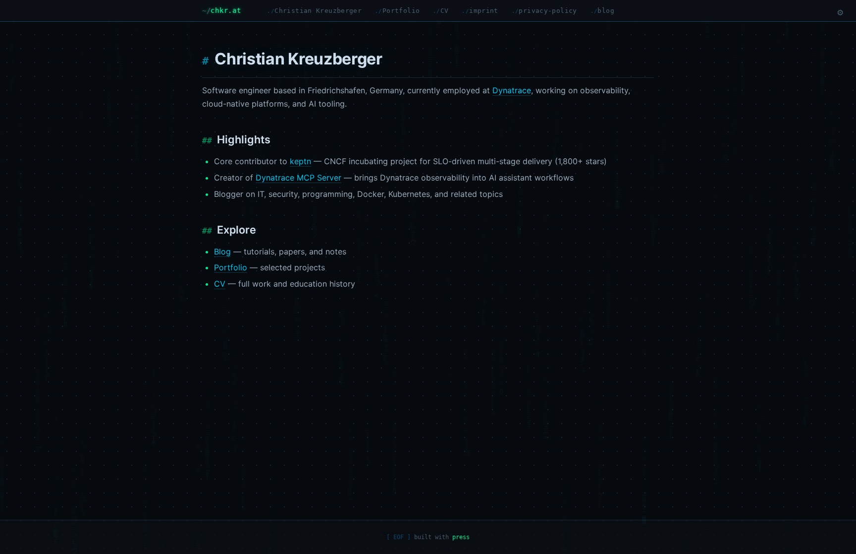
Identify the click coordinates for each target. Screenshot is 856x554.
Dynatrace (511, 90)
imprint (483, 10)
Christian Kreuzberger (318, 10)
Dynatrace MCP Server (298, 178)
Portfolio (401, 10)
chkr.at (226, 10)
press (461, 537)
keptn (300, 161)
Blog (222, 251)
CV (444, 10)
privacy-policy (548, 10)
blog (605, 10)
